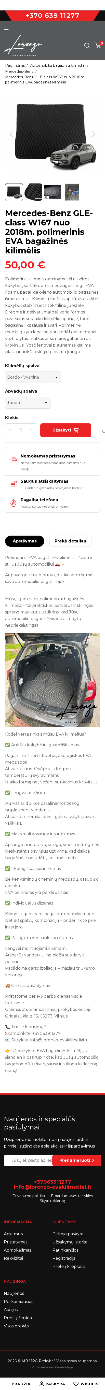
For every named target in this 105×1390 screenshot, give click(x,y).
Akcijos (11, 1309)
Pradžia (21, 1384)
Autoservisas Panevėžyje (52, 1367)
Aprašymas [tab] (25, 541)
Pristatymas (15, 1242)
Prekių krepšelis (68, 1266)
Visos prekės (16, 1326)
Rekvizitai (13, 1258)
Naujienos (14, 1293)
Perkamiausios (18, 1301)
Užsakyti (61, 430)
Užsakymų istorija (69, 1242)
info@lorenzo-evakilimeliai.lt (52, 1187)
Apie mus (13, 1233)
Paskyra (55, 1384)
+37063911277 (52, 1181)
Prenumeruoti (74, 1160)
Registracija (63, 1258)
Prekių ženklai (18, 1317)
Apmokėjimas (17, 1250)
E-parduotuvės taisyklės (72, 1196)
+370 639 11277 (52, 15)
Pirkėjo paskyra (67, 1233)
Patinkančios (65, 1250)
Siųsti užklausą (52, 1201)
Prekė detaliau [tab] (70, 541)
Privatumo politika (28, 1196)
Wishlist (91, 1384)
